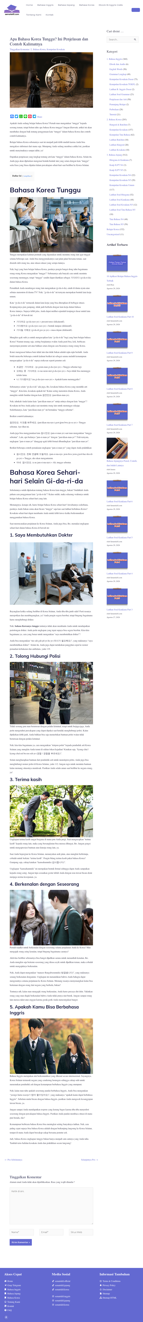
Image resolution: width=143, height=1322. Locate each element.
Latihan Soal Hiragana (119, 194)
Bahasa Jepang (66, 5)
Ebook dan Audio (117, 64)
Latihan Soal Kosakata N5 (121, 204)
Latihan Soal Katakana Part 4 (120, 573)
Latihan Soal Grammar (119, 94)
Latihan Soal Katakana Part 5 (120, 537)
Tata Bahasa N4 (116, 219)
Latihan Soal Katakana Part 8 (120, 388)
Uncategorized (113, 234)
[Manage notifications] (6, 1317)
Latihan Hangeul (116, 144)
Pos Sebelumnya (13, 1159)
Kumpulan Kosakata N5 (120, 180)
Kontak (49, 14)
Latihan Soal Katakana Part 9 (120, 352)
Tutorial (112, 114)
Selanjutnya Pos (89, 1159)
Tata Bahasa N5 (116, 224)
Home (29, 5)
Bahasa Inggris (45, 5)
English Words (115, 69)
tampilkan (27, 176)
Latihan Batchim (116, 139)
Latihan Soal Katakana (119, 199)
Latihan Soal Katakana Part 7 (120, 424)
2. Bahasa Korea (38, 49)
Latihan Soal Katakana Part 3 (120, 609)
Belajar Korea (113, 229)
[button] (135, 10)
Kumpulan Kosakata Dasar (121, 79)
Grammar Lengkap (117, 74)
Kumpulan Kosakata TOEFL (122, 84)
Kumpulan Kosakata (56, 49)
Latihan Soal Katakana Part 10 (120, 316)
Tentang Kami (33, 14)
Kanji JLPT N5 (116, 169)
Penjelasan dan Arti (118, 99)
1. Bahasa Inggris (114, 58)
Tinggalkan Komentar (19, 49)
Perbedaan (114, 109)
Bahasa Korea (86, 5)
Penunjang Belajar (117, 104)
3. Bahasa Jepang (114, 154)
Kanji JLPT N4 (116, 164)
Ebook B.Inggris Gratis (111, 5)
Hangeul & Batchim (118, 124)
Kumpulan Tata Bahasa (119, 134)
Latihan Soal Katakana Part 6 (120, 501)
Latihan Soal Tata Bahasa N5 (122, 209)
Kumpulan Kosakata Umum (121, 185)
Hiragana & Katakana (119, 159)
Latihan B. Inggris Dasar (120, 89)
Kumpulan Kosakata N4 (120, 175)
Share (39, 116)
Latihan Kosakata (117, 149)
